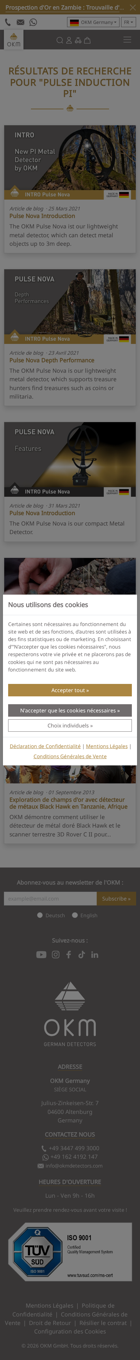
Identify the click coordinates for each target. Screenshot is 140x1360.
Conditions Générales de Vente (70, 756)
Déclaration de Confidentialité (45, 746)
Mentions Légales (107, 746)
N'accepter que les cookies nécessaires (68, 710)
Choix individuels (68, 725)
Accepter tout (68, 690)
